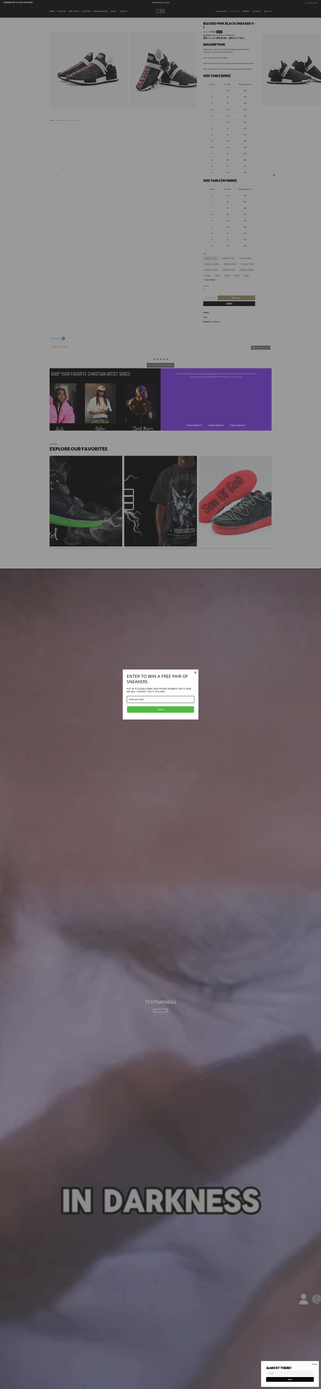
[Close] (195, 673)
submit (160, 709)
